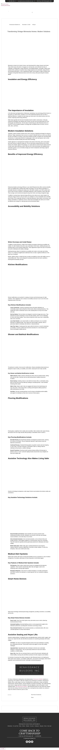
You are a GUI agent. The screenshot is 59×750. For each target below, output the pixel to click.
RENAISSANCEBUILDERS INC (30, 719)
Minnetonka (10, 725)
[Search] (32, 12)
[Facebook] (27, 742)
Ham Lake (49, 725)
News (32, 697)
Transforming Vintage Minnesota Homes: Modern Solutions (28, 31)
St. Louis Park (15, 725)
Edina (20, 725)
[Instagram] (29, 742)
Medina (23, 725)
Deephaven (37, 725)
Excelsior (32, 725)
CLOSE (2, 748)
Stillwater (27, 725)
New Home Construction (36, 694)
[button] (8, 11)
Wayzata (41, 725)
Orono (45, 725)
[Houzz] (32, 742)
